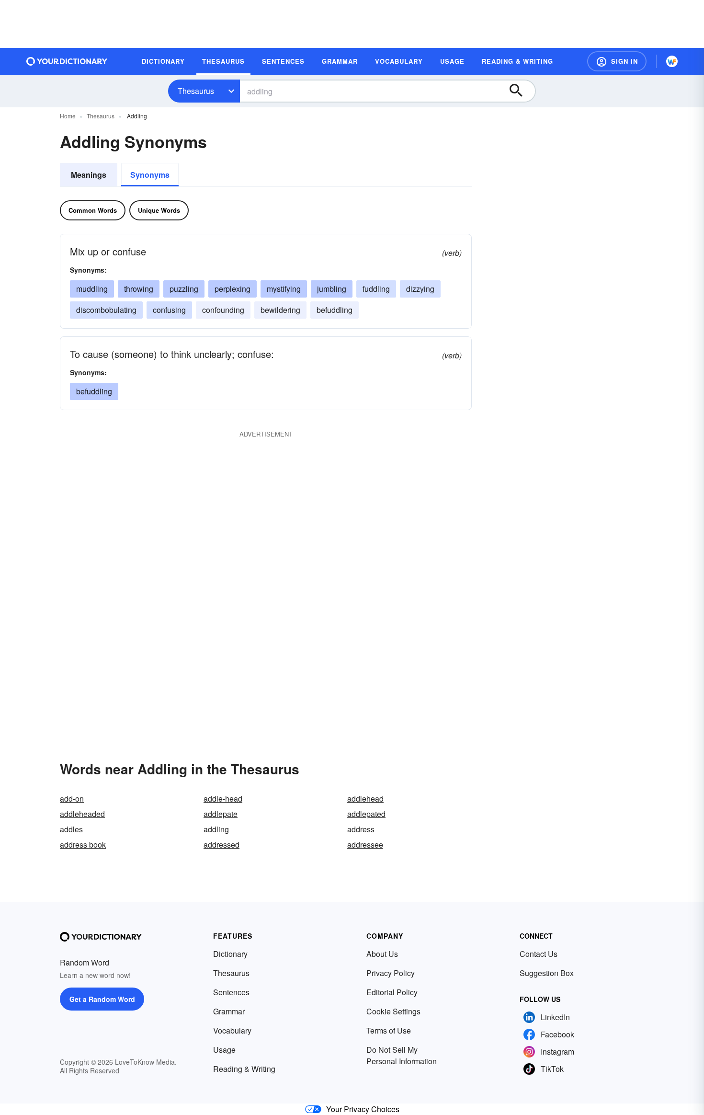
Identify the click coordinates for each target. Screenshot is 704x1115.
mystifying (284, 288)
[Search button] (520, 91)
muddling (92, 288)
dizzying (420, 288)
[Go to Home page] (67, 61)
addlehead (365, 798)
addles (71, 829)
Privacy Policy (390, 972)
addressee (365, 844)
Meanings (88, 174)
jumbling (331, 288)
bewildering (280, 309)
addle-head (223, 798)
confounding (223, 309)
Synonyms (150, 174)
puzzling (184, 288)
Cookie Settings (393, 1011)
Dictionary (230, 953)
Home (68, 116)
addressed (221, 844)
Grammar (229, 1011)
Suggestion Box (547, 972)
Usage (224, 1049)
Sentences (231, 992)
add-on (72, 798)
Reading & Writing (244, 1068)
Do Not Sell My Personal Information (401, 1055)
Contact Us (538, 953)
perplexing (232, 288)
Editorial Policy (392, 992)
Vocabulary (232, 1030)
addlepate (221, 813)
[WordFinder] (672, 61)
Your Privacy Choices (362, 1109)
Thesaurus (196, 90)
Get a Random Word (102, 999)
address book (83, 844)
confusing (169, 309)
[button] (617, 61)
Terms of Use (388, 1030)
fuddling (376, 288)
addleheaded (82, 813)
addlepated (366, 813)
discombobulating (106, 309)
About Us (382, 953)
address (361, 829)
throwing (138, 288)
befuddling (334, 309)
